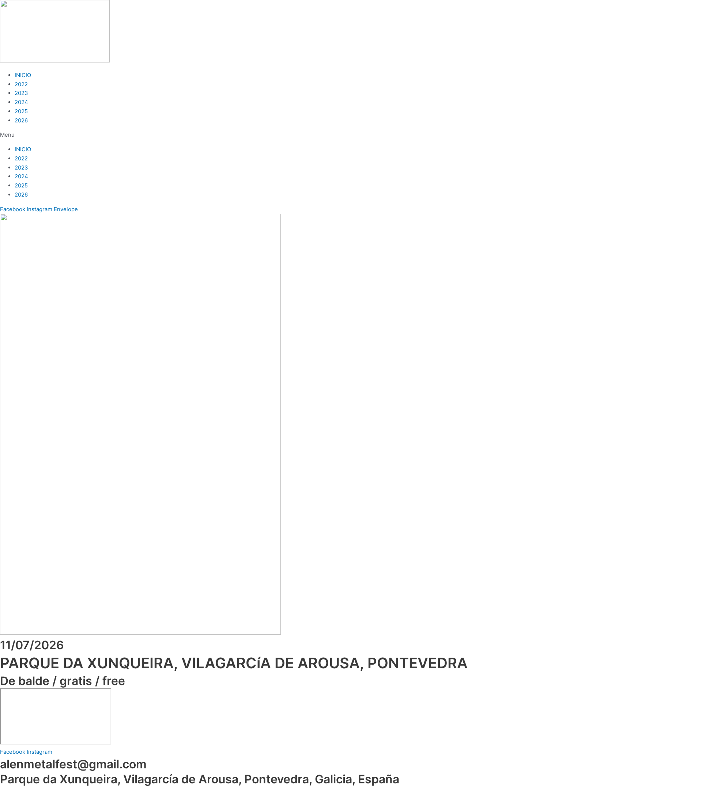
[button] (351, 135)
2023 (21, 93)
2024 (21, 102)
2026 (21, 120)
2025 (21, 111)
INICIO (23, 75)
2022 (21, 84)
